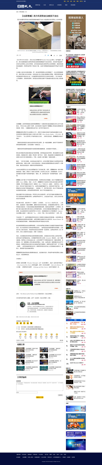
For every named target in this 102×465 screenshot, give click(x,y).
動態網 (68, 457)
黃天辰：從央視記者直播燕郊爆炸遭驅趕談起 (32, 329)
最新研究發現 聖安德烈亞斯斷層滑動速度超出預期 (81, 182)
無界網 (73, 457)
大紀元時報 (43, 457)
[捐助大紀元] (76, 436)
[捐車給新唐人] (76, 49)
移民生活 (51, 5)
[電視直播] (76, 449)
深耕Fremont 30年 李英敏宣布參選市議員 (81, 258)
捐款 (74, 1)
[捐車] (76, 203)
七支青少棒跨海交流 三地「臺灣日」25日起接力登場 (81, 111)
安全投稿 (41, 454)
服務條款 (30, 454)
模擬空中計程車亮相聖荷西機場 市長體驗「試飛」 (81, 134)
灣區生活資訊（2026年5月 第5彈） (81, 274)
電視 (65, 1)
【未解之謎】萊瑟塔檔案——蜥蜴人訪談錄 (81, 226)
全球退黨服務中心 (57, 457)
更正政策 (24, 454)
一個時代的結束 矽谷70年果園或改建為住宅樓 (81, 150)
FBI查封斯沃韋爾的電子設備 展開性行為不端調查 (81, 142)
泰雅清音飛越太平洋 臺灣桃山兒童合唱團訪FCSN (81, 126)
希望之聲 (50, 457)
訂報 (68, 1)
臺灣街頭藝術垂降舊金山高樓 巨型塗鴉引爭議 (81, 166)
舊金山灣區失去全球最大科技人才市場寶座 (81, 119)
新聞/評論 (37, 5)
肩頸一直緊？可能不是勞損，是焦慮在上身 (81, 234)
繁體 (85, 1)
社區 (45, 5)
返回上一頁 (40, 397)
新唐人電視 (30, 457)
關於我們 (19, 454)
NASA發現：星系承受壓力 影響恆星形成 (31, 327)
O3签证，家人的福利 (81, 281)
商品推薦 (73, 5)
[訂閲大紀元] (76, 411)
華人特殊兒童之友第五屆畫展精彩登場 (81, 158)
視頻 (66, 5)
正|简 (60, 55)
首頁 (17, 11)
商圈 (77, 1)
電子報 (81, 1)
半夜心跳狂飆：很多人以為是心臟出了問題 (81, 218)
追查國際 (24, 457)
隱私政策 (35, 454)
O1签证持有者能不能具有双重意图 (81, 250)
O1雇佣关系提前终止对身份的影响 (81, 266)
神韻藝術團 (37, 457)
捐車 (71, 1)
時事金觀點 (21, 11)
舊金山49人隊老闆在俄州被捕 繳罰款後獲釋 (81, 174)
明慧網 (64, 457)
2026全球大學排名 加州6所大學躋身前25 (81, 242)
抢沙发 (61, 340)
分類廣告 (59, 5)
